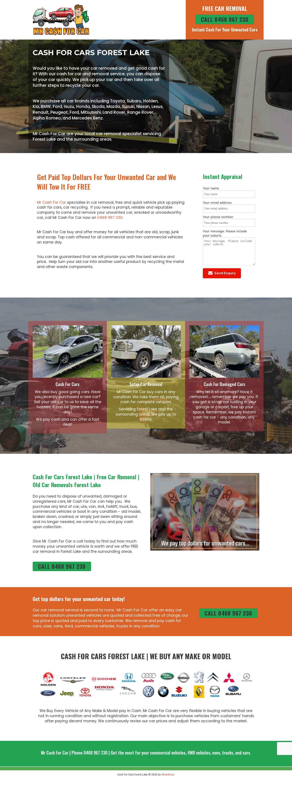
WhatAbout (168, 774)
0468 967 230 (110, 217)
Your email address (217, 202)
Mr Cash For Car (51, 202)
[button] (222, 273)
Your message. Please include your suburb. (225, 233)
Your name (211, 188)
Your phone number (218, 217)
